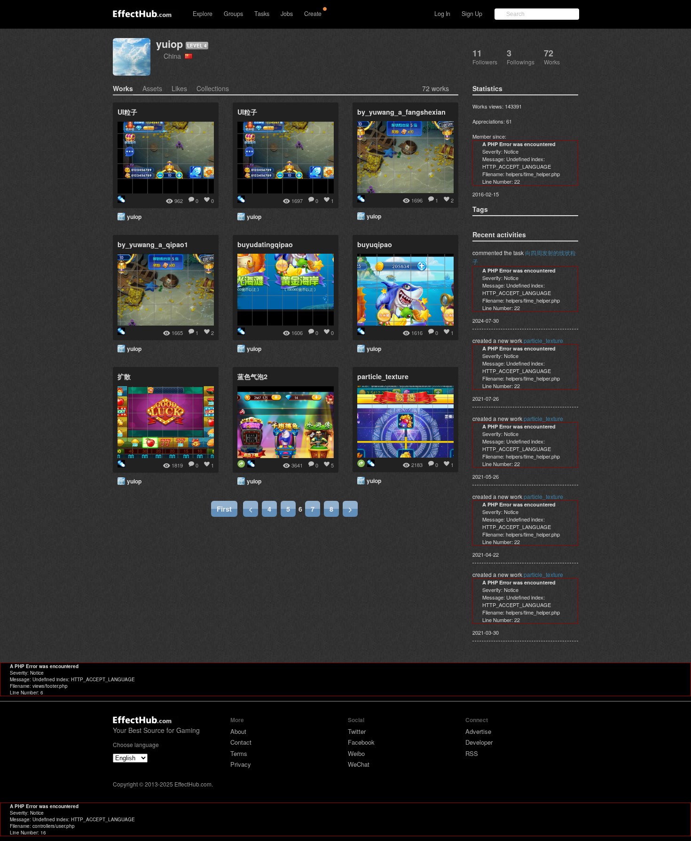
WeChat (358, 764)
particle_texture (543, 340)
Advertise (478, 731)
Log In (442, 13)
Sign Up (472, 13)
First (224, 509)
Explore (202, 13)
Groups (233, 13)
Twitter (357, 731)
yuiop (169, 44)
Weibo (356, 753)
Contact (240, 742)
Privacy (240, 764)
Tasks (261, 13)
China (174, 56)
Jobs (287, 13)
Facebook (361, 742)
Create (313, 13)
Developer (479, 742)
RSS (471, 753)
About (238, 731)
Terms (238, 753)
